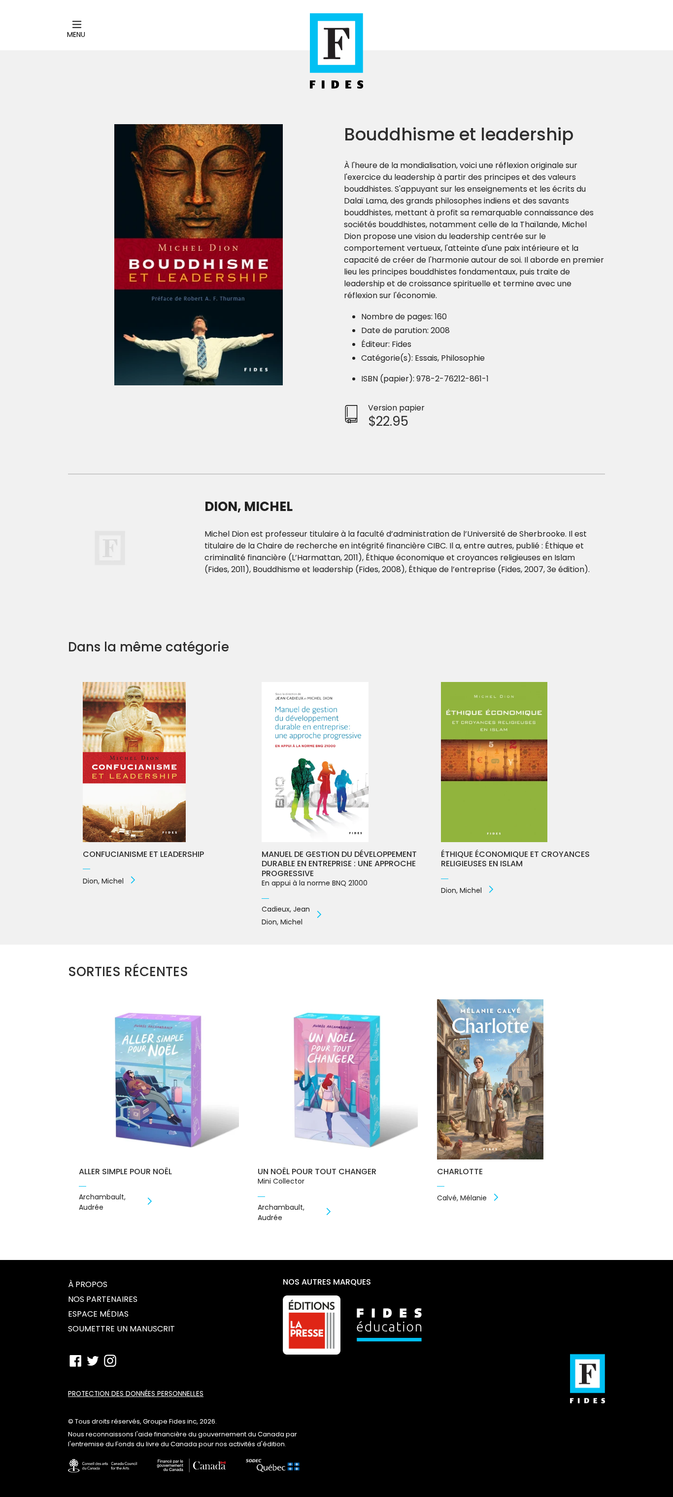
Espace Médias (98, 1314)
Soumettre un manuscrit (121, 1328)
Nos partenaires (102, 1299)
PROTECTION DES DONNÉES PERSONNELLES (135, 1393)
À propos (87, 1284)
